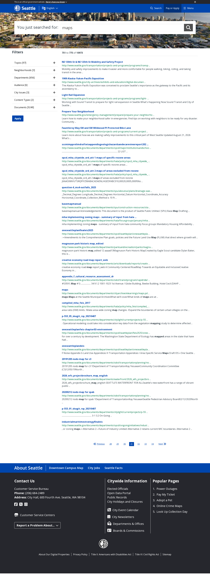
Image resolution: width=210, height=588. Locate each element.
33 (145, 444)
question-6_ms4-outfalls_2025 (79, 187)
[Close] (195, 2)
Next (160, 444)
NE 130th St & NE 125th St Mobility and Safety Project (92, 61)
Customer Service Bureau (31, 489)
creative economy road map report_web (85, 260)
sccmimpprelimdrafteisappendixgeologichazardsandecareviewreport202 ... (105, 144)
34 (152, 444)
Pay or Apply (172, 8)
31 (131, 444)
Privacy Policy (80, 554)
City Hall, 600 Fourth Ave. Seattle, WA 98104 (56, 497)
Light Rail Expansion (73, 94)
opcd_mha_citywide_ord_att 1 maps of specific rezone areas (96, 157)
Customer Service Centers (37, 515)
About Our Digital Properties (54, 554)
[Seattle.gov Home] (26, 8)
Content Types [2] (24, 99)
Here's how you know (55, 2)
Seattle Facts (114, 468)
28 (110, 444)
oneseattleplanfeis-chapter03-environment (87, 329)
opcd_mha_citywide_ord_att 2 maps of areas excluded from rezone (100, 170)
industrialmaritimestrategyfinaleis (82, 421)
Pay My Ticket (166, 494)
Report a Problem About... (36, 525)
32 (138, 444)
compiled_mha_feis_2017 (76, 302)
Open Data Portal (119, 493)
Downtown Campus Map (66, 468)
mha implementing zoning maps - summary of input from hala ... (99, 217)
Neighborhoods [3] (24, 70)
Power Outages (167, 489)
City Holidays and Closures (125, 502)
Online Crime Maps (169, 506)
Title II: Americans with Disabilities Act (111, 554)
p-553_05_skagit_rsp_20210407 (79, 316)
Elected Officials (117, 489)
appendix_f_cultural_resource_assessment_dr (88, 276)
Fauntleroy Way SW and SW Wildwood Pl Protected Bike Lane (96, 127)
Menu (190, 8)
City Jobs (94, 468)
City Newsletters (123, 517)
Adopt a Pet (164, 500)
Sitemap (167, 554)
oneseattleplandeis (73, 345)
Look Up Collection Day (172, 512)
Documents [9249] (24, 107)
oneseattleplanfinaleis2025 (77, 230)
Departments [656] (24, 77)
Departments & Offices (128, 524)
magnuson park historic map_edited (82, 243)
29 (117, 444)
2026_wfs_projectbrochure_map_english (85, 375)
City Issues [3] (21, 92)
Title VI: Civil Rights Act (147, 554)
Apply (18, 118)
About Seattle (28, 468)
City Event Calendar (126, 510)
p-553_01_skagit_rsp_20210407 (79, 408)
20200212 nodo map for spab (78, 392)
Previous (101, 444)
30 (124, 444)
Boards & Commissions (128, 531)
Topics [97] (20, 62)
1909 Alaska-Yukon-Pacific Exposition (83, 78)
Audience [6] (20, 85)
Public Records (117, 497)
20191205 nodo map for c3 (76, 359)
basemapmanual (71, 203)
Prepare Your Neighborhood (78, 111)
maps (65, 289)
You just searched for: (37, 27)
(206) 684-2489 (34, 493)
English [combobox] (50, 8)
